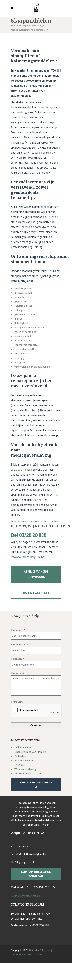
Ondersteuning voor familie (30, 751)
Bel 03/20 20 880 (28, 535)
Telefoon (17, 658)
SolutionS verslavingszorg (25, 895)
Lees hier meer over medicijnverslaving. (35, 521)
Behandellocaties (24, 760)
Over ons (19, 764)
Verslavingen (38, 25)
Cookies (38, 954)
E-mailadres (19, 644)
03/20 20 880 (22, 846)
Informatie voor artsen (27, 773)
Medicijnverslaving (20, 30)
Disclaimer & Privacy (21, 954)
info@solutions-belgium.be (27, 557)
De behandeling (23, 747)
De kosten (20, 756)
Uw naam (18, 630)
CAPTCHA (17, 701)
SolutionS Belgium (20, 25)
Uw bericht (17, 673)
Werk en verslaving (25, 769)
